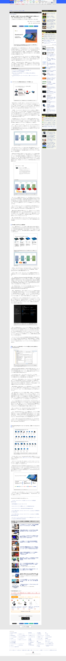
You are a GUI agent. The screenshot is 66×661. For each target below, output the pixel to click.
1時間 (43, 32)
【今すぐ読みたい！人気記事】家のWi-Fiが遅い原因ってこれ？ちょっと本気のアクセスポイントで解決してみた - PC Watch (50, 39)
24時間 (47, 32)
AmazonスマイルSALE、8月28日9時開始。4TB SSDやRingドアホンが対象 (51, 78)
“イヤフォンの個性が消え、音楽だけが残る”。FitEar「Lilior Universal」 (51, 27)
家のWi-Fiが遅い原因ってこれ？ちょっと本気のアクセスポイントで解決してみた (51, 55)
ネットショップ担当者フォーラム (23, 635)
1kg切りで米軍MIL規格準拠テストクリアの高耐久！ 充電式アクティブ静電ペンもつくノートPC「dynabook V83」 (29, 553)
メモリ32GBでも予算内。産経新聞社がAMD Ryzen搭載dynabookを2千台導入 (51, 20)
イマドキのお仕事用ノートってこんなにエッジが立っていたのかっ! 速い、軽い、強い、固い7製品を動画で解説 (29, 580)
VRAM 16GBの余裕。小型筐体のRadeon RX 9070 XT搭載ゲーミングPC (51, 98)
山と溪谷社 (29, 639)
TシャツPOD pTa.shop (49, 642)
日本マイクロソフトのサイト (28, 457)
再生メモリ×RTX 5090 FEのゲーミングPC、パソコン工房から (51, 111)
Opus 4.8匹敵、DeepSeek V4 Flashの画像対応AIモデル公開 (51, 64)
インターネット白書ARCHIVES (15, 646)
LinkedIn (37, 26)
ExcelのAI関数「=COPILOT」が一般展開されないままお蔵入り (51, 83)
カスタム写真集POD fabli (49, 643)
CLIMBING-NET (31, 642)
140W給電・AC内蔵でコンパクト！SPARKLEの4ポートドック (51, 75)
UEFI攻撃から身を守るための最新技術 (18, 71)
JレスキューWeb (40, 638)
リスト (18, 26)
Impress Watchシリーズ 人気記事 (49, 114)
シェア (22, 26)
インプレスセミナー (21, 638)
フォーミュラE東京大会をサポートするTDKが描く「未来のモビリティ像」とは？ (51, 24)
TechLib (39, 646)
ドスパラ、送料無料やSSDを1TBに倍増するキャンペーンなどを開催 (51, 67)
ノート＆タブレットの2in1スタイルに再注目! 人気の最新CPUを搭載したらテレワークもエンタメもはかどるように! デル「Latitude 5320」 (29, 536)
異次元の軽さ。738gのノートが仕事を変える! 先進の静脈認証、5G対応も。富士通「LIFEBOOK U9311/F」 (29, 558)
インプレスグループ (46, 650)
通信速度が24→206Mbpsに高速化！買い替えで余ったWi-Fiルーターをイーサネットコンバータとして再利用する (50, 37)
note (31, 26)
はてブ (27, 26)
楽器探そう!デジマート (32, 635)
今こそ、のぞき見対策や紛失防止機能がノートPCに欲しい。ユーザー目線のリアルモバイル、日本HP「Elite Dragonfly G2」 (29, 564)
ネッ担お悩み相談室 (13, 641)
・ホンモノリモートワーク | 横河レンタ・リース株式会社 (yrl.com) (22, 506)
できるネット (12, 645)
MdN (37, 641)
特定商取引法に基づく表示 (53, 650)
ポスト (15, 26)
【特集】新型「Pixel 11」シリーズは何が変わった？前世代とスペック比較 (51, 140)
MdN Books (39, 642)
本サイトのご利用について (12, 650)
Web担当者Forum (13, 635)
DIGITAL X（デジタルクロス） (23, 639)
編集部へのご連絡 (30, 650)
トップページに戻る (25, 626)
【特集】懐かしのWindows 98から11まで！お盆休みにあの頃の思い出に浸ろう (51, 146)
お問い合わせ (19, 650)
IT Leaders (12, 638)
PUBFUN (46, 638)
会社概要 (41, 650)
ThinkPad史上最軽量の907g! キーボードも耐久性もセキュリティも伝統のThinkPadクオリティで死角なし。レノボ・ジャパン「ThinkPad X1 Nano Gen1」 (29, 547)
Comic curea (48, 635)
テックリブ (38, 645)
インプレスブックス (21, 643)
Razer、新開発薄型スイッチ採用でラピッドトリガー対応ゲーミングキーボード (51, 92)
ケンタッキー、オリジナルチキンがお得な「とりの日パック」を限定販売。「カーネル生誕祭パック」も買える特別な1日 (50, 123)
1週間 (51, 32)
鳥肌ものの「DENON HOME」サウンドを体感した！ (51, 17)
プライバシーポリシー (36, 650)
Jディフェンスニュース (41, 635)
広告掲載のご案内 (24, 650)
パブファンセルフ (48, 639)
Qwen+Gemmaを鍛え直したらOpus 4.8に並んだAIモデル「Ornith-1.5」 (51, 88)
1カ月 (54, 32)
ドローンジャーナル (13, 639)
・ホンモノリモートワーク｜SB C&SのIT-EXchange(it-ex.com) (22, 508)
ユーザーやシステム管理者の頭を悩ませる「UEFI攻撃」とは (22, 70)
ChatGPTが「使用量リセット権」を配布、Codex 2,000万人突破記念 (51, 59)
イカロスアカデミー (40, 639)
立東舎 (30, 638)
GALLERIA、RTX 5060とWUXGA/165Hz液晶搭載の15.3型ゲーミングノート (51, 106)
